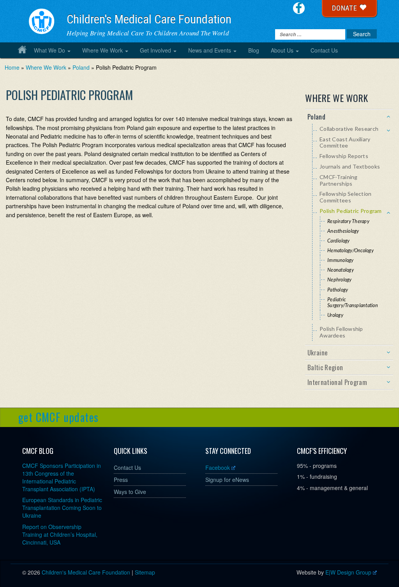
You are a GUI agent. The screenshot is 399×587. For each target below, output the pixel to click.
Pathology (337, 290)
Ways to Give (130, 492)
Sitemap (145, 572)
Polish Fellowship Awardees (341, 332)
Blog (253, 50)
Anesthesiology (343, 231)
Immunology (340, 260)
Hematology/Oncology (350, 250)
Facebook (217, 467)
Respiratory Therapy (348, 221)
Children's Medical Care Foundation (149, 19)
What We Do (49, 50)
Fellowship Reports (344, 156)
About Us (282, 50)
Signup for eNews (227, 479)
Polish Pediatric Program (351, 210)
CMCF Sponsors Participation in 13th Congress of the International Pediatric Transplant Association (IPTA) (61, 477)
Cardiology (338, 241)
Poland (81, 67)
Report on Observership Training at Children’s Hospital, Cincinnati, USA (59, 534)
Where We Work (102, 50)
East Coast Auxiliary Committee (345, 142)
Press (121, 479)
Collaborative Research (349, 128)
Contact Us (324, 50)
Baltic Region (325, 367)
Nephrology (339, 280)
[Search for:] (310, 34)
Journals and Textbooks (350, 166)
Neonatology (340, 270)
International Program (337, 382)
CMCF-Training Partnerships (339, 180)
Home (22, 49)
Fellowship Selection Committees (346, 197)
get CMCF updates (58, 417)
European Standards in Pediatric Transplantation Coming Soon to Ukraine (62, 507)
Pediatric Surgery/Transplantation (352, 302)
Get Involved (155, 50)
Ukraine (317, 352)
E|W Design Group (348, 572)
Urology (335, 315)
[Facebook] (299, 8)
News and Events (209, 50)
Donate (345, 8)
